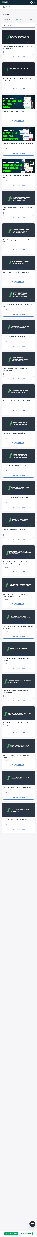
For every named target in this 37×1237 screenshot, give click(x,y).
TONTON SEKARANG (18, 56)
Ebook (30, 19)
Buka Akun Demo (11, 1234)
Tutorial (18, 19)
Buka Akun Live (26, 1234)
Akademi (7, 19)
